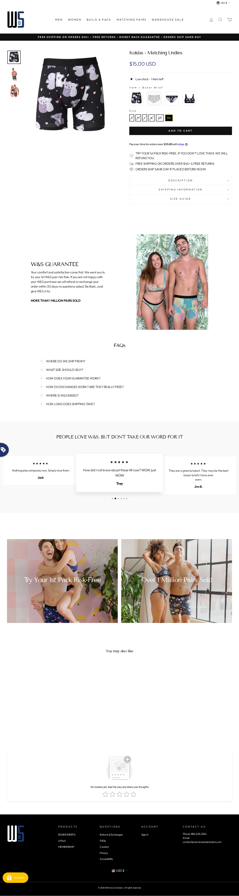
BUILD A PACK (99, 19)
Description (180, 180)
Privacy (104, 853)
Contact (104, 846)
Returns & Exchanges (111, 834)
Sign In (144, 834)
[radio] (136, 98)
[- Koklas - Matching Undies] (14, 57)
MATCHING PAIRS (131, 19)
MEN (59, 19)
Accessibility (106, 859)
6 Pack (62, 840)
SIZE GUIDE (180, 198)
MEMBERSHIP (66, 846)
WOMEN (74, 19)
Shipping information (180, 189)
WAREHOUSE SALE (168, 19)
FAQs (103, 840)
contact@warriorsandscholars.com (202, 842)
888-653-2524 (199, 834)
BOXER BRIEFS (66, 834)
